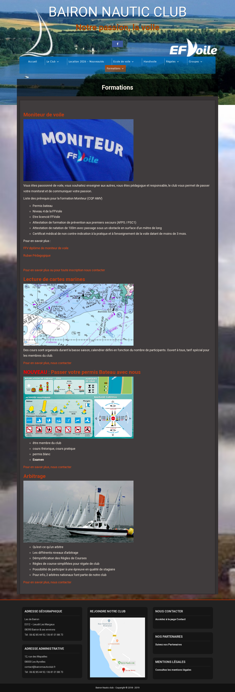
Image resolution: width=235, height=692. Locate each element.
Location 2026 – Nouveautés (86, 62)
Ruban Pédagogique (37, 255)
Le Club (51, 62)
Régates (171, 62)
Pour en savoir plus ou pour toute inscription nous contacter (64, 270)
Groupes (194, 62)
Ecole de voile (121, 62)
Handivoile (150, 62)
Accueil (32, 62)
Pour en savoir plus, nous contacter (47, 363)
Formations (114, 68)
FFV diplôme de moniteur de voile (45, 248)
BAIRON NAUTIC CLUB (117, 12)
